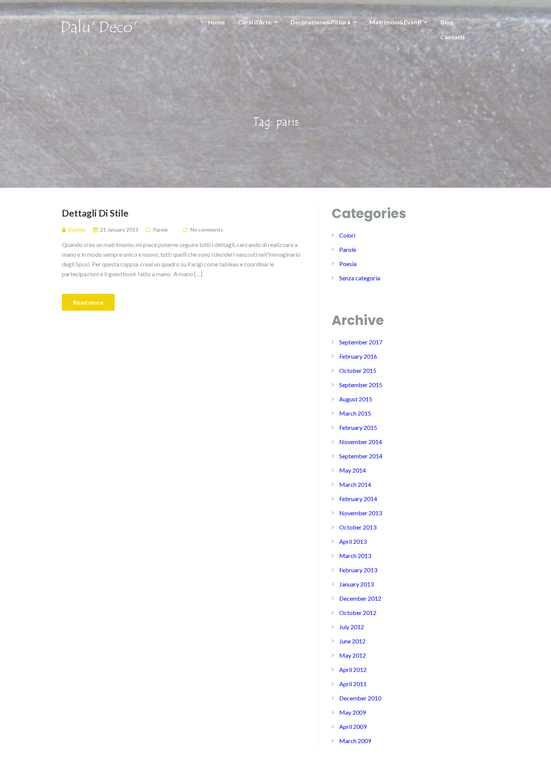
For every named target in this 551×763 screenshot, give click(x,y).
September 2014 (360, 455)
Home (216, 21)
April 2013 (353, 541)
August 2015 (355, 398)
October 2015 (357, 370)
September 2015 (360, 384)
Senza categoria (359, 277)
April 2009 (353, 726)
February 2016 (358, 356)
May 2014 (352, 470)
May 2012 (352, 655)
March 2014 (355, 484)
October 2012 (357, 612)
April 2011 (353, 683)
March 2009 (355, 740)
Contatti (452, 36)
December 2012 (360, 598)
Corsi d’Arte (254, 21)
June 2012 (352, 641)
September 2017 (360, 342)
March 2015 (355, 413)
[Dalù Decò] (99, 25)
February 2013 (358, 569)
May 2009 (352, 712)
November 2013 (360, 512)
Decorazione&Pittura (320, 21)
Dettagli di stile (95, 212)
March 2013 (355, 555)
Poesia (347, 263)
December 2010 (360, 698)
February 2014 (358, 498)
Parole (160, 229)
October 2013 (357, 527)
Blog (446, 21)
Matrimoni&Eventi (395, 21)
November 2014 (360, 441)
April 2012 (353, 669)
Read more (88, 302)
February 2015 (358, 427)
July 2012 (351, 626)
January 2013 (356, 584)
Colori (347, 235)
